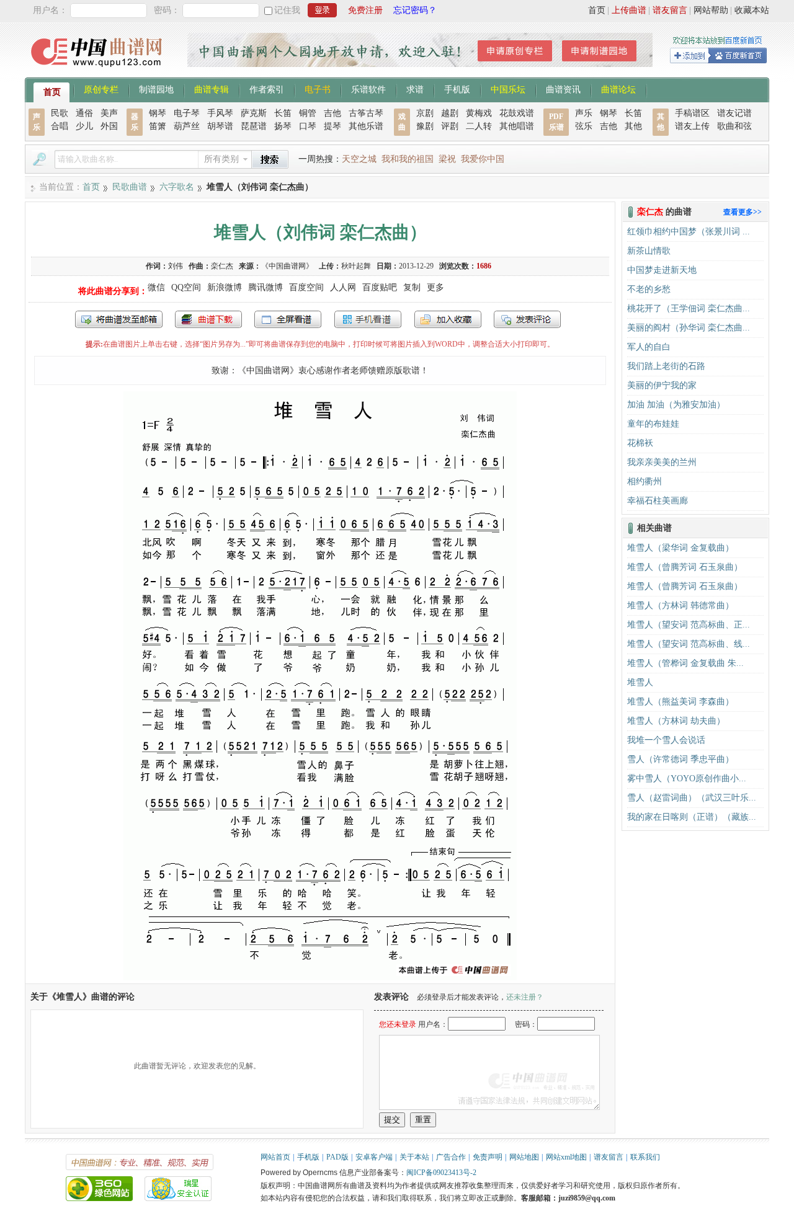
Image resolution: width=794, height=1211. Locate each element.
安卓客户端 (374, 1157)
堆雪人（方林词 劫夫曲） (676, 720)
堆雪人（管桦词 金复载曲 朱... (685, 663)
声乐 (583, 113)
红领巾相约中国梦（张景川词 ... (688, 231)
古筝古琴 (366, 113)
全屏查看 (287, 319)
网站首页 (275, 1157)
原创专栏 (101, 88)
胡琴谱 (220, 126)
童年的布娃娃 (653, 423)
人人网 (343, 287)
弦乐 (583, 126)
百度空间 (306, 287)
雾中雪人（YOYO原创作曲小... (686, 778)
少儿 (84, 126)
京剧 (425, 113)
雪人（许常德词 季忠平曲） (680, 759)
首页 (596, 10)
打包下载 (208, 319)
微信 (156, 287)
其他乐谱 (366, 126)
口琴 (307, 126)
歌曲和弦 (734, 126)
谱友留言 (670, 10)
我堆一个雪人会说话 (666, 740)
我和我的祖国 (407, 159)
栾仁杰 (222, 266)
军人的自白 (649, 347)
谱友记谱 (734, 113)
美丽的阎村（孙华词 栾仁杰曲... (688, 327)
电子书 (318, 88)
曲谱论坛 (618, 88)
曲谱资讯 (563, 88)
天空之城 (359, 159)
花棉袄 (640, 443)
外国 (109, 126)
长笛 (283, 113)
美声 (109, 113)
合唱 (59, 126)
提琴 (332, 126)
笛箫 (157, 126)
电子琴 (187, 113)
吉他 (332, 113)
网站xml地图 (566, 1157)
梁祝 (447, 159)
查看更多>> (742, 212)
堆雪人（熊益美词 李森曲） (680, 701)
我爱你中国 (482, 159)
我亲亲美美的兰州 (662, 462)
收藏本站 (751, 10)
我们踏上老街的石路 (666, 366)
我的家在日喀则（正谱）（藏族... (691, 817)
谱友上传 (692, 126)
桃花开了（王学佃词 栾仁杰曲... (688, 308)
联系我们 (645, 1157)
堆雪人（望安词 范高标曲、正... (688, 624)
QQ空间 (186, 287)
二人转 (479, 126)
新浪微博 (224, 287)
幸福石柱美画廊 (657, 500)
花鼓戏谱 (516, 113)
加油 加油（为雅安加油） (676, 404)
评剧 (449, 126)
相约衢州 (644, 481)
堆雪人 (640, 682)
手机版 (457, 88)
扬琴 (283, 126)
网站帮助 (711, 10)
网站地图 (524, 1157)
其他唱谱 (516, 126)
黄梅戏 (479, 113)
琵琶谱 (254, 126)
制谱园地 (156, 88)
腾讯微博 (265, 287)
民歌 (59, 113)
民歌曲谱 (129, 187)
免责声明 (487, 1157)
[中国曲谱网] (98, 71)
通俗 (84, 113)
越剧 (449, 113)
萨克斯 (254, 113)
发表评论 (527, 319)
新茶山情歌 (649, 250)
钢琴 (157, 113)
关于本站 (414, 1157)
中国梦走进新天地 (662, 270)
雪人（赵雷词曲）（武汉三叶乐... (691, 797)
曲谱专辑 (211, 88)
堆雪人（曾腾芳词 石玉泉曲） (685, 567)
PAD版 (337, 1157)
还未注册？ (524, 997)
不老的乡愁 (649, 289)
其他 (633, 126)
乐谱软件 (368, 88)
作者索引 (266, 88)
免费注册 (365, 10)
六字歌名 (176, 187)
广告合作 (451, 1157)
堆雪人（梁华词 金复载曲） (680, 547)
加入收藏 (447, 319)
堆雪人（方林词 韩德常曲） (680, 605)
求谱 (415, 88)
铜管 (307, 113)
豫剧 (425, 126)
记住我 (287, 10)
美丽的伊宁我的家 (662, 385)
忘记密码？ (415, 10)
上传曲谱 (629, 10)
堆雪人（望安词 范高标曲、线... (688, 644)
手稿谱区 (692, 113)
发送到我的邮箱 (119, 319)
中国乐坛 (508, 88)
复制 (412, 287)
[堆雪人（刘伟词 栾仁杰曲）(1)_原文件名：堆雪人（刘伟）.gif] (320, 977)
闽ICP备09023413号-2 (441, 1172)
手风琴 (220, 113)
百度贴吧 (379, 287)
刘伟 (175, 266)
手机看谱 (368, 319)
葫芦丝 (187, 126)
